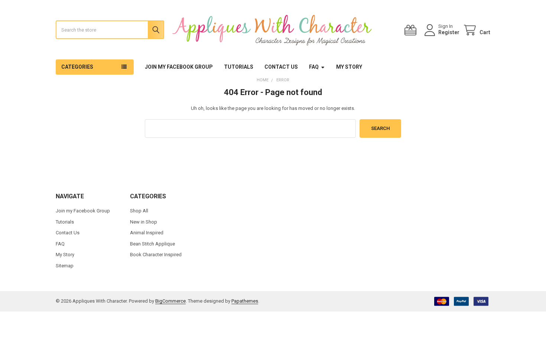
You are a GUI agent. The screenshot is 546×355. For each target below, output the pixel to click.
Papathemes (244, 301)
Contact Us (281, 67)
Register (448, 32)
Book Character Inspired (156, 254)
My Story (349, 67)
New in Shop (143, 222)
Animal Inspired (146, 232)
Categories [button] (77, 67)
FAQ (314, 67)
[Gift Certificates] (412, 30)
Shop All (139, 211)
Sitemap (65, 265)
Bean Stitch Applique (152, 244)
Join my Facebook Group (179, 67)
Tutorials (238, 67)
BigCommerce (170, 301)
